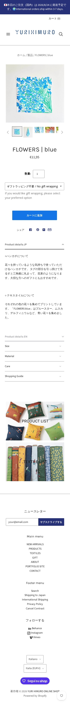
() (54, 19)
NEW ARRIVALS (35, 544)
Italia (33, 668)
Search (35, 591)
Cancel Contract (35, 609)
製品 (30, 55)
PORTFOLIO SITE (35, 566)
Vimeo (36, 637)
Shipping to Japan (35, 595)
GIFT (35, 558)
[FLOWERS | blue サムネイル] (17, 131)
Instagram (36, 633)
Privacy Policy (35, 604)
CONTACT (35, 571)
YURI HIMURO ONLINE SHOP (43, 691)
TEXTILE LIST (35, 461)
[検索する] (61, 34)
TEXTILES (35, 553)
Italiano (33, 659)
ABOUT (35, 562)
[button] (34, 244)
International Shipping (35, 600)
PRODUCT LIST (35, 421)
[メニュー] (8, 34)
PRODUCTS (35, 549)
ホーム (21, 55)
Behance (36, 628)
